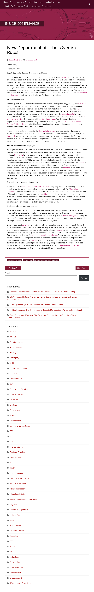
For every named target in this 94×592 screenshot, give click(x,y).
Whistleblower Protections (20, 583)
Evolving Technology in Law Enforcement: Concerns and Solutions (36, 305)
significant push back (47, 119)
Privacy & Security (17, 531)
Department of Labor (14, 260)
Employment (28, 260)
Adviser (13, 332)
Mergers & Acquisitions (19, 510)
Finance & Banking (17, 447)
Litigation (13, 505)
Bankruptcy (14, 358)
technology (14, 557)
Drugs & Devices (16, 394)
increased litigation (70, 216)
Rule (78, 109)
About (12, 2)
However (59, 230)
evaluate (34, 240)
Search (7, 273)
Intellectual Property (18, 489)
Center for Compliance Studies (17, 6)
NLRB (12, 520)
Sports (12, 547)
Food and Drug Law (18, 452)
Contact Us (46, 6)
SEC (11, 541)
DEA (11, 384)
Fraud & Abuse (15, 457)
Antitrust (13, 337)
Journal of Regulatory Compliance (30, 2)
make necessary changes (69, 245)
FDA (11, 442)
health (12, 468)
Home (5, 2)
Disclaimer (36, 6)
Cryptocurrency (16, 379)
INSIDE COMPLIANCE (22, 24)
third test (66, 168)
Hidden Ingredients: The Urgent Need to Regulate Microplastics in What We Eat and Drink (46, 310)
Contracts (14, 374)
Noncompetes (15, 526)
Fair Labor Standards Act (42, 260)
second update (68, 114)
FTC (11, 463)
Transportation (15, 573)
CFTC (12, 363)
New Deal (82, 104)
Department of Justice (19, 389)
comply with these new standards (36, 186)
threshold (11, 136)
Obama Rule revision (47, 131)
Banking (13, 353)
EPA (11, 431)
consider (25, 225)
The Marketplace (16, 567)
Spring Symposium (53, 2)
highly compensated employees (45, 235)
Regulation (14, 536)
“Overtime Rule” (66, 77)
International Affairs (17, 494)
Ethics (12, 436)
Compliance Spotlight (18, 368)
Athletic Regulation (17, 347)
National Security (17, 515)
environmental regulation (20, 426)
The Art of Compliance (19, 562)
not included (47, 194)
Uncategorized (31, 60)
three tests (18, 155)
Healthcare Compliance (19, 478)
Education (14, 400)
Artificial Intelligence (18, 342)
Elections (13, 405)
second (81, 163)
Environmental (15, 421)
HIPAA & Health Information (20, 484)
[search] (89, 4)
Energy (13, 415)
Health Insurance (16, 473)
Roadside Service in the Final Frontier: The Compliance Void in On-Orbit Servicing (42, 292)
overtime (55, 260)
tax (11, 552)
